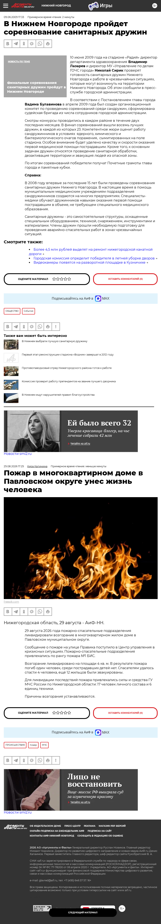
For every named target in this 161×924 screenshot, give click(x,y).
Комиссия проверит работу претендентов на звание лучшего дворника (69, 381)
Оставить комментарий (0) (125, 279)
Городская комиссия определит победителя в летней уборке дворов (94, 258)
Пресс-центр (72, 826)
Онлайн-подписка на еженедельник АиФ (57, 831)
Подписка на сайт (100, 831)
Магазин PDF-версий (112, 826)
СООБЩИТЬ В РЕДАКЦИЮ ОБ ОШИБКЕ (100, 835)
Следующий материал (82, 912)
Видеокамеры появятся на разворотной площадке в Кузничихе (89, 262)
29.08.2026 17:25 (14, 466)
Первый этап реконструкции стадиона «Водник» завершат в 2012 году (68, 354)
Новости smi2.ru (18, 454)
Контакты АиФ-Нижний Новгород (52, 835)
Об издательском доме (45, 826)
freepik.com (11, 601)
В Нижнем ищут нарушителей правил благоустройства (58, 394)
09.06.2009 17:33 (14, 17)
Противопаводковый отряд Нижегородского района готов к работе (67, 368)
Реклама (89, 826)
